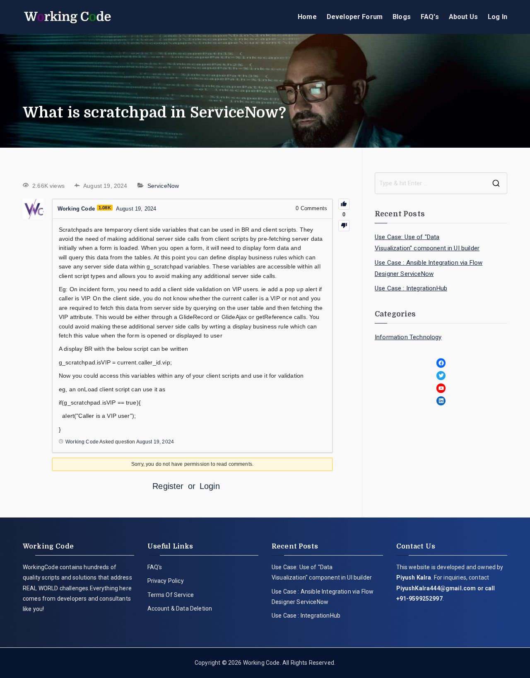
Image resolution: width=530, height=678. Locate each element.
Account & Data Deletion (179, 608)
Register (167, 486)
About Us (463, 17)
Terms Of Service (170, 595)
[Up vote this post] (343, 204)
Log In (497, 17)
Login (210, 486)
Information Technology (408, 337)
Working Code (261, 662)
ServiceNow (163, 185)
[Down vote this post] (343, 225)
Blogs (402, 17)
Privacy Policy (165, 580)
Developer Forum (355, 17)
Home (307, 17)
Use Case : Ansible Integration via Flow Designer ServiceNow (428, 268)
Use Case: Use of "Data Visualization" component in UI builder (427, 242)
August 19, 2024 (155, 442)
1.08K (105, 207)
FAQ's (430, 17)
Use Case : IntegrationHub (411, 288)
